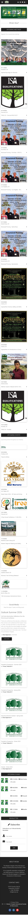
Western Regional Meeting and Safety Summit (13, 543)
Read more (6, 638)
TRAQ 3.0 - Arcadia (6, 429)
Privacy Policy (15, 902)
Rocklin (25, 787)
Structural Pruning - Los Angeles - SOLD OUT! (13, 189)
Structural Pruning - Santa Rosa (9, 227)
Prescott (24, 796)
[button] (3, 12)
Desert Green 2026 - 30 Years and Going (11, 494)
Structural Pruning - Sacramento (9, 264)
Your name (9, 836)
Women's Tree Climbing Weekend (9, 575)
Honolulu (24, 801)
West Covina (23, 779)
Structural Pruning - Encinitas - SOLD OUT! (12, 152)
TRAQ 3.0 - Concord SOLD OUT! (9, 115)
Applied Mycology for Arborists (9, 72)
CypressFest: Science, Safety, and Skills (11, 307)
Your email (9, 842)
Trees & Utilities (5, 457)
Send (14, 847)
